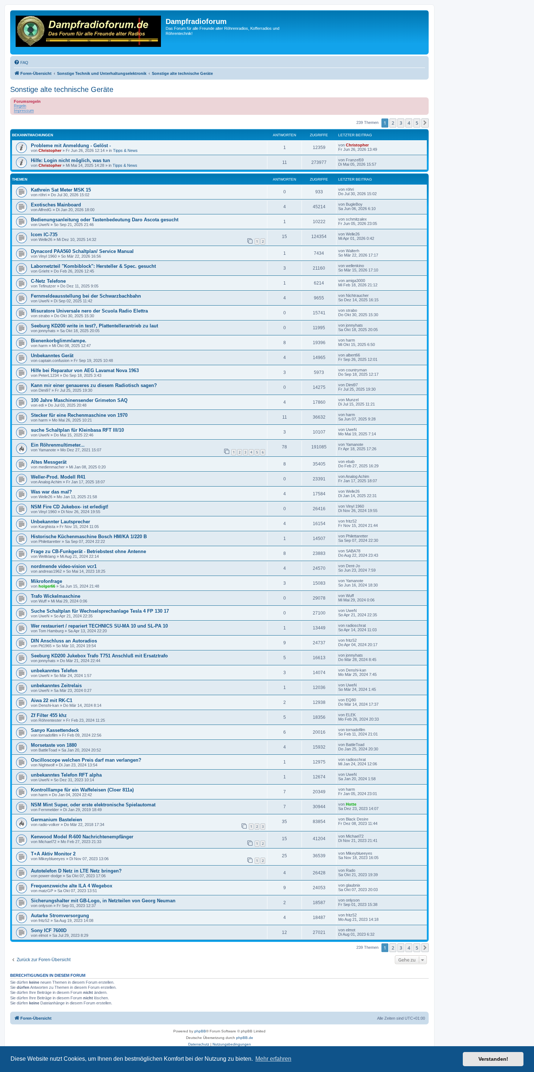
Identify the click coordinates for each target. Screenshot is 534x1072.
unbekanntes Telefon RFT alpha (66, 775)
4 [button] (409, 123)
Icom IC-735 (44, 234)
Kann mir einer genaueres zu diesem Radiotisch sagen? (94, 385)
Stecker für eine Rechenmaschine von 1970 (79, 415)
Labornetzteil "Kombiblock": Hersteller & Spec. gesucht (93, 266)
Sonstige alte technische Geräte (61, 89)
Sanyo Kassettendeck (55, 730)
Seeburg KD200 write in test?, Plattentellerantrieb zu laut (94, 326)
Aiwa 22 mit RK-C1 (51, 700)
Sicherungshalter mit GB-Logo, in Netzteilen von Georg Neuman (103, 900)
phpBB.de (244, 1038)
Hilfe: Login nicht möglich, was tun (70, 160)
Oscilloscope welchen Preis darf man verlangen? (86, 760)
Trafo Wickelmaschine (55, 596)
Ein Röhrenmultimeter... (58, 445)
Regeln (20, 106)
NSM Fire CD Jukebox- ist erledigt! (69, 506)
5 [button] (417, 123)
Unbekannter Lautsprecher (60, 521)
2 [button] (393, 123)
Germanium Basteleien (56, 819)
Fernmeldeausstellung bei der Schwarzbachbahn (86, 296)
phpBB (200, 1031)
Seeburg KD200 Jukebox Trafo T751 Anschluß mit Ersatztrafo (99, 655)
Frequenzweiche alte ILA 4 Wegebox (71, 885)
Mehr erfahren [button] (273, 1059)
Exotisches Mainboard (56, 204)
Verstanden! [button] (493, 1059)
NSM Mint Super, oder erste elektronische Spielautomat (93, 804)
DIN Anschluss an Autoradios (64, 641)
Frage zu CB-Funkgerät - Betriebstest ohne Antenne (88, 551)
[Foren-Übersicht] (89, 32)
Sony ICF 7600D (48, 930)
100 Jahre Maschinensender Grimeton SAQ (79, 400)
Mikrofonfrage (46, 581)
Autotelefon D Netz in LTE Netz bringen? (76, 871)
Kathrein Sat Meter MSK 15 (61, 190)
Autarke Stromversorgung (60, 915)
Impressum (24, 110)
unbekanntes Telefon (54, 670)
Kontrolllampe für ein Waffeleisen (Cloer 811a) (82, 790)
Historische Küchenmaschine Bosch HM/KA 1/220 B (89, 536)
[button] (425, 122)
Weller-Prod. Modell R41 (58, 477)
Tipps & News (125, 150)
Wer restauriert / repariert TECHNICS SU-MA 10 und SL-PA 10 (99, 626)
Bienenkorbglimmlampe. (58, 340)
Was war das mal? (51, 492)
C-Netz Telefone (48, 281)
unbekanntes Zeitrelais (56, 685)
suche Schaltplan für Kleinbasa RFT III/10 (77, 430)
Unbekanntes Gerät (52, 355)
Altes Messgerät (48, 462)
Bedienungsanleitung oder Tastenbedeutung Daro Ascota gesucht (104, 219)
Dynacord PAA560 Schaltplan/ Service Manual (82, 251)
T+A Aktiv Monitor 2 (53, 854)
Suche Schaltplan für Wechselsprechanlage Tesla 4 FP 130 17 (100, 611)
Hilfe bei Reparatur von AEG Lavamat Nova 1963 (85, 370)
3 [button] (401, 123)
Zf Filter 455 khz (49, 715)
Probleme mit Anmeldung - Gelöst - (71, 145)
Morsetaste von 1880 (54, 745)
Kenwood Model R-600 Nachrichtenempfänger (82, 836)
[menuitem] (21, 62)
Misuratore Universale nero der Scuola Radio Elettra (89, 311)
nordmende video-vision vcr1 (64, 566)
